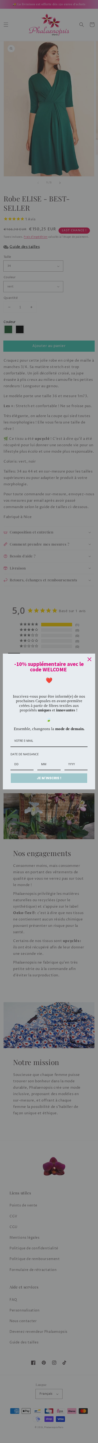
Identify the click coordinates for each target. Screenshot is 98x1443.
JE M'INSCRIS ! (49, 778)
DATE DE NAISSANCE (24, 754)
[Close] (89, 659)
